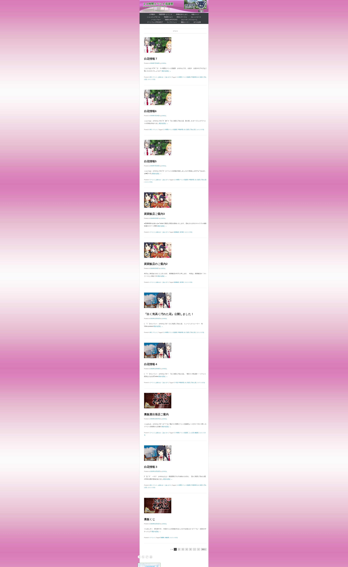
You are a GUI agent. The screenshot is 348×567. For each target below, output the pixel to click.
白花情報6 (150, 111)
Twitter (143, 556)
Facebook (139, 556)
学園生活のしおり (182, 14)
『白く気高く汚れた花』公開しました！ (169, 314)
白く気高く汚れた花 (189, 129)
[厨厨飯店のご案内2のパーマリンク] (175, 250)
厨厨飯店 (176, 232)
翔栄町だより (168, 17)
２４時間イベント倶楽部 (158, 3)
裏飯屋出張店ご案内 (156, 414)
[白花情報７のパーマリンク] (175, 45)
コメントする (151, 79)
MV (151, 77)
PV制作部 (194, 77)
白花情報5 (150, 161)
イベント (154, 77)
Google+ (147, 556)
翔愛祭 (162, 537)
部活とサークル (182, 17)
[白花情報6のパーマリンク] (175, 97)
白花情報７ (151, 58)
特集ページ (195, 14)
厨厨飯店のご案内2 (156, 263)
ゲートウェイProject (155, 22)
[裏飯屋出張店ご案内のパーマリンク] (175, 400)
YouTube (150, 556)
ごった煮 (191, 432)
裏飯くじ (149, 519)
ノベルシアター (156, 19)
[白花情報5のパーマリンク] (175, 147)
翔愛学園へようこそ (165, 14)
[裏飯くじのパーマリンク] (175, 505)
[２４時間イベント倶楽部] (174, 6)
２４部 (176, 382)
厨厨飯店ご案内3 (154, 213)
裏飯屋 (196, 432)
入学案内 (152, 14)
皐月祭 (182, 232)
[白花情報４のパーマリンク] (175, 350)
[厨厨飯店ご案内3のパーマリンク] (175, 200)
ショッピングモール (153, 17)
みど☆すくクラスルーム (189, 19)
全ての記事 (197, 22)
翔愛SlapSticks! (171, 19)
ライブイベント (172, 22)
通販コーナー (185, 22)
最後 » (204, 549)
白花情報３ (151, 466)
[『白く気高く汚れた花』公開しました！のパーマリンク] (175, 300)
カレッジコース (196, 17)
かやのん (163, 63)
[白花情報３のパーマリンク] (175, 453)
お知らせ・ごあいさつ (164, 77)
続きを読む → (166, 71)
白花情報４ (151, 364)
